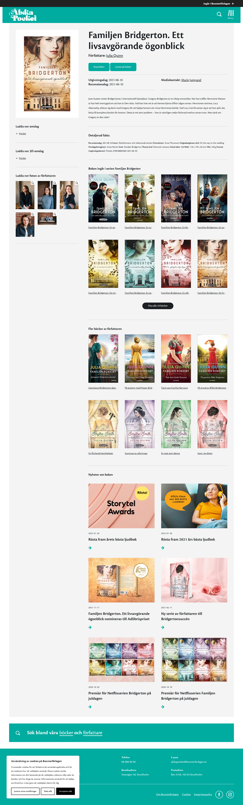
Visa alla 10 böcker (158, 305)
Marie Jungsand (191, 80)
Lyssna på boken (123, 66)
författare (92, 733)
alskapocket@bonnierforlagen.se (188, 762)
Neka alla (48, 791)
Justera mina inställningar (25, 791)
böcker (66, 733)
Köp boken (99, 66)
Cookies (186, 794)
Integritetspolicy (203, 794)
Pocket (22, 133)
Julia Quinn (114, 55)
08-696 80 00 (129, 762)
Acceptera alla (65, 791)
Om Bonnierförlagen (167, 794)
